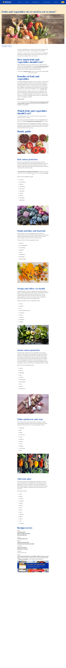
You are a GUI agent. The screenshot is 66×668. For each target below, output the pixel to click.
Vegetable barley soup (22, 538)
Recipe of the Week (23, 559)
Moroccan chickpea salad (23, 542)
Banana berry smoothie (22, 548)
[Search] (62, 2)
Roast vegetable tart (22, 534)
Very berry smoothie (21, 547)
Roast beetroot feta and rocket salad (25, 543)
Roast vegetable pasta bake (23, 533)
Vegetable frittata (21, 532)
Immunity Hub (43, 88)
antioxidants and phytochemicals (34, 121)
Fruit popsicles (20, 556)
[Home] (7, 2)
